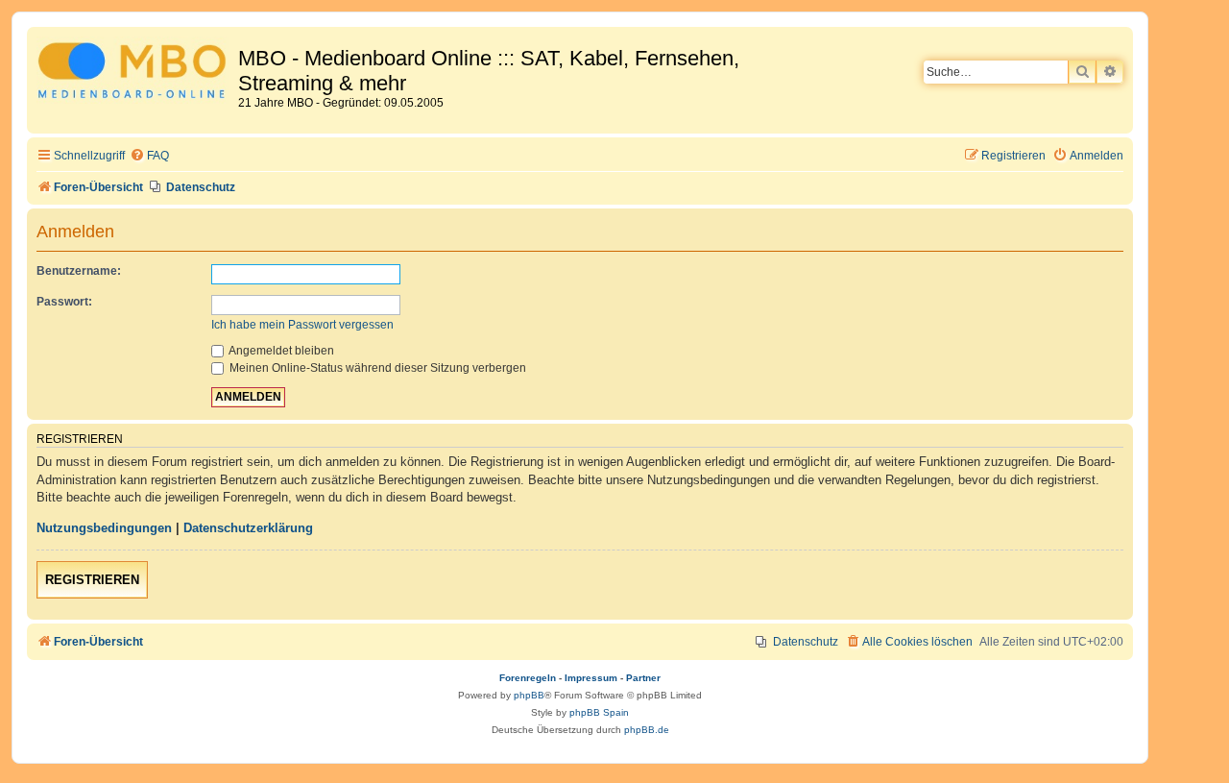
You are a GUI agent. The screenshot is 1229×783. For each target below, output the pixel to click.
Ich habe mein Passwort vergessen (302, 324)
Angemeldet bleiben (280, 350)
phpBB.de (646, 729)
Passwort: (64, 301)
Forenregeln (527, 678)
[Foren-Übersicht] (135, 73)
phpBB (529, 695)
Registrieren (92, 580)
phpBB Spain (599, 712)
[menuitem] (149, 156)
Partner (643, 678)
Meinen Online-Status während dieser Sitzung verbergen (376, 368)
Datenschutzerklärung (248, 528)
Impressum (591, 678)
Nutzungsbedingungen (104, 528)
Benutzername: (78, 271)
